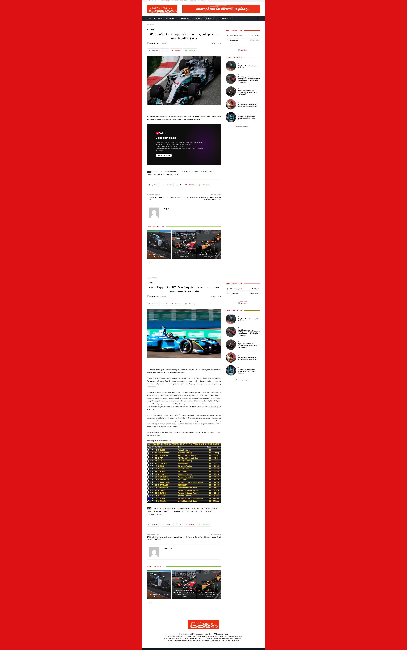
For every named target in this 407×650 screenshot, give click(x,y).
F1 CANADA (195, 171)
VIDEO (151, 29)
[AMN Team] (148, 43)
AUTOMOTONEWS (158, 171)
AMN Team (155, 43)
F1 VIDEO (203, 171)
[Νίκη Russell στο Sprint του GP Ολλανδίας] (159, 244)
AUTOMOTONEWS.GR (171, 171)
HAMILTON (161, 174)
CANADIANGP (183, 171)
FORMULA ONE (152, 174)
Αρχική (149, 25)
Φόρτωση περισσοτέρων (242, 126)
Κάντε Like (255, 35)
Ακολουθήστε (254, 40)
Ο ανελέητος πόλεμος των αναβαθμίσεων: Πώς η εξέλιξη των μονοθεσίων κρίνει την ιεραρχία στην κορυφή (184, 254)
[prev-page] (148, 262)
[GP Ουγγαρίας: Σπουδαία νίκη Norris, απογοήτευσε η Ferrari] (231, 104)
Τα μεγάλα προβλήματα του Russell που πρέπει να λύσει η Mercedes (247, 118)
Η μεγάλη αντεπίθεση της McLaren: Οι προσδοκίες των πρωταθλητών (208, 255)
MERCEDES (170, 174)
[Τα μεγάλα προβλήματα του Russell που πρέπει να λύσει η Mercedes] (231, 117)
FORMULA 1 (211, 171)
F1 (153, 25)
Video (176, 174)
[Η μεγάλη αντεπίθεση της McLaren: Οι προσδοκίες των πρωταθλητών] (208, 244)
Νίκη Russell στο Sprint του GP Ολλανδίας (159, 256)
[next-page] (151, 262)
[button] (257, 18)
